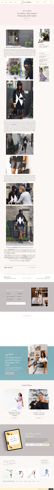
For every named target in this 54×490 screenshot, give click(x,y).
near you (24, 250)
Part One (8, 253)
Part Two (13, 253)
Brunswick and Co (28, 258)
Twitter (23, 260)
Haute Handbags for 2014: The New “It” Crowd (12, 278)
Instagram (28, 260)
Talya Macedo (14, 247)
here (34, 51)
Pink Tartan (14, 124)
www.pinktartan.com (11, 249)
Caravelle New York (24, 257)
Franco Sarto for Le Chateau (9, 257)
